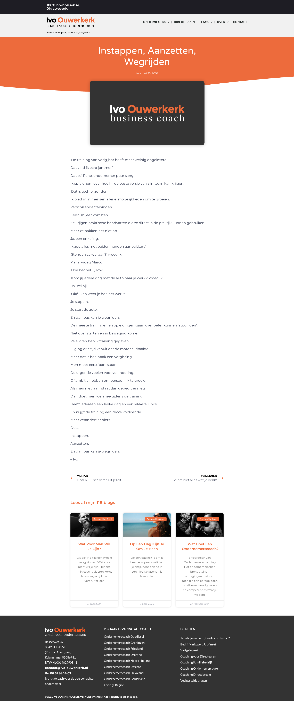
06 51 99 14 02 (60, 673)
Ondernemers (154, 22)
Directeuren (184, 22)
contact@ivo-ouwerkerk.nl (66, 668)
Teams (204, 22)
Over (221, 22)
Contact (240, 22)
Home (50, 32)
